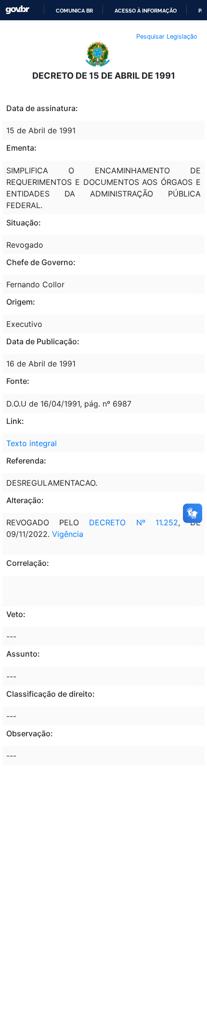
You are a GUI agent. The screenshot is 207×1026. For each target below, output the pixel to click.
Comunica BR (74, 10)
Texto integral (31, 443)
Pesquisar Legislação (166, 36)
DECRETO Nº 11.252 (133, 522)
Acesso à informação (146, 10)
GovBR (17, 9)
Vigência (67, 534)
